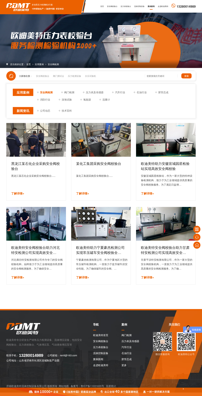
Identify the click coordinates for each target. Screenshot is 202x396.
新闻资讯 (23, 110)
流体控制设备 (139, 6)
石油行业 (142, 92)
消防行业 (45, 99)
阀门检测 (69, 92)
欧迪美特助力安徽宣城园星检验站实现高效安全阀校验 (165, 166)
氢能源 (87, 99)
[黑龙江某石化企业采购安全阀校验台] (36, 140)
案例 (124, 324)
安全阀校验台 (112, 6)
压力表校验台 (126, 6)
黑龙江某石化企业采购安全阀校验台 (35, 166)
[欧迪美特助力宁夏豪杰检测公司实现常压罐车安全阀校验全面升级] (101, 224)
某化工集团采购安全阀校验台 (98, 163)
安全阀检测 (53, 64)
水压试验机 (90, 75)
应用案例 (39, 64)
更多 (124, 365)
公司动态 (45, 110)
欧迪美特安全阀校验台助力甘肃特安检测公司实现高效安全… (165, 250)
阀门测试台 (58, 75)
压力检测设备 (74, 75)
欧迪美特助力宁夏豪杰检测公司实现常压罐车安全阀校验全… (100, 250)
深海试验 (67, 99)
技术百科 (67, 110)
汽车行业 (120, 92)
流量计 (106, 99)
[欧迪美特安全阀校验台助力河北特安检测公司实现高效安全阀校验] (36, 224)
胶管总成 (163, 92)
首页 (102, 6)
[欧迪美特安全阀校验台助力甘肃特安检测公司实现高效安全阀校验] (166, 224)
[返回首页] (196, 245)
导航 (96, 324)
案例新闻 (151, 6)
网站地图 (64, 386)
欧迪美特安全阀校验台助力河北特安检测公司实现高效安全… (35, 250)
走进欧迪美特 (163, 6)
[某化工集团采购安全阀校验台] (101, 140)
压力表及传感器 (95, 92)
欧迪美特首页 (100, 335)
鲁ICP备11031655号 (92, 386)
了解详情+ (17, 193)
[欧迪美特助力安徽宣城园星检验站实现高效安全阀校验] (166, 140)
